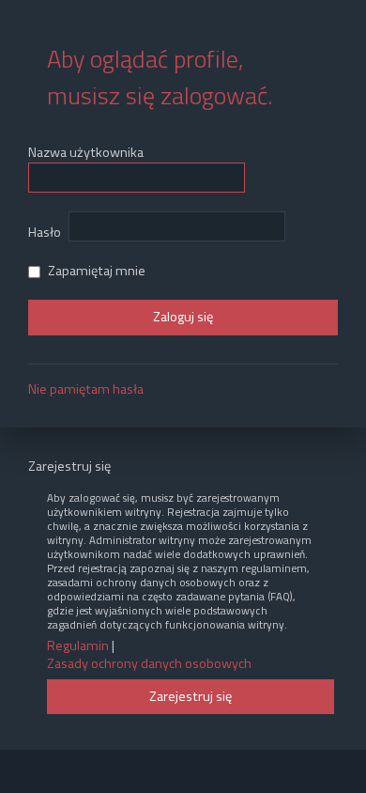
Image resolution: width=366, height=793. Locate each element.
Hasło (44, 232)
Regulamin (78, 646)
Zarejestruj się (190, 696)
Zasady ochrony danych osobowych (149, 664)
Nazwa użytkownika (86, 152)
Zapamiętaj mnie (95, 270)
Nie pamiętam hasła (86, 389)
